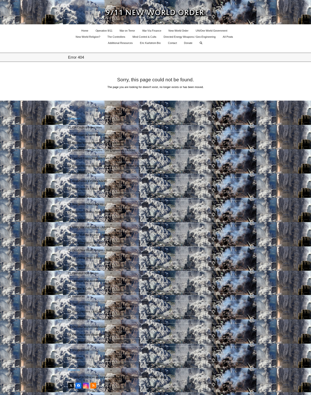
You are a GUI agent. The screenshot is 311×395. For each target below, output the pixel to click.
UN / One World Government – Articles (94, 334)
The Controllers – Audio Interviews (92, 319)
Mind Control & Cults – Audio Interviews (95, 188)
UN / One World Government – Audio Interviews (99, 342)
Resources (78, 296)
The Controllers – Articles (86, 311)
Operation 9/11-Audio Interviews (90, 281)
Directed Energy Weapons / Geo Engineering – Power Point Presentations (114, 165)
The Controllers (81, 304)
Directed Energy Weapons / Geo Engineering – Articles (103, 150)
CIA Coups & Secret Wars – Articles (92, 135)
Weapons (77, 357)
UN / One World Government (88, 327)
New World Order (82, 196)
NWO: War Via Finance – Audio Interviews (96, 234)
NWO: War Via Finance (85, 219)
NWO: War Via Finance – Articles (91, 227)
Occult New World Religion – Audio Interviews (98, 250)
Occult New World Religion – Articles (93, 242)
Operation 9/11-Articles (85, 273)
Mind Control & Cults (84, 173)
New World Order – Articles (87, 204)
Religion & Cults (81, 288)
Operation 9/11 (80, 265)
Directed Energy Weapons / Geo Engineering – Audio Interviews (109, 158)
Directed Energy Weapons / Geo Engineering (98, 142)
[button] (201, 43)
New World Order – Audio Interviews (93, 211)
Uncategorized (80, 350)
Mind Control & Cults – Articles (89, 181)
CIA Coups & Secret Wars (87, 127)
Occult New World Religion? (88, 258)
